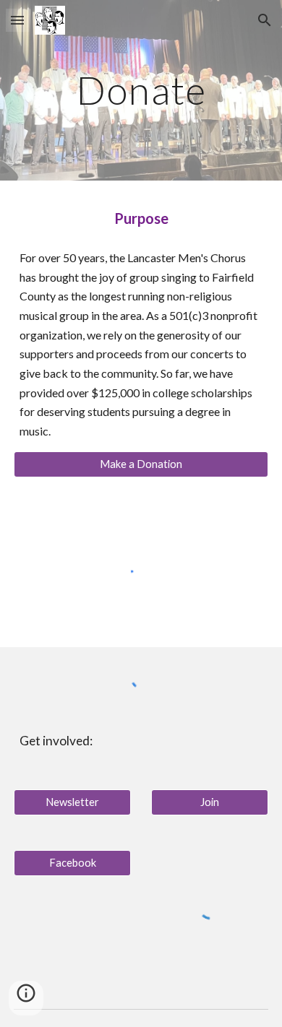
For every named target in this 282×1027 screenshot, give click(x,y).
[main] (141, 90)
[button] (17, 20)
